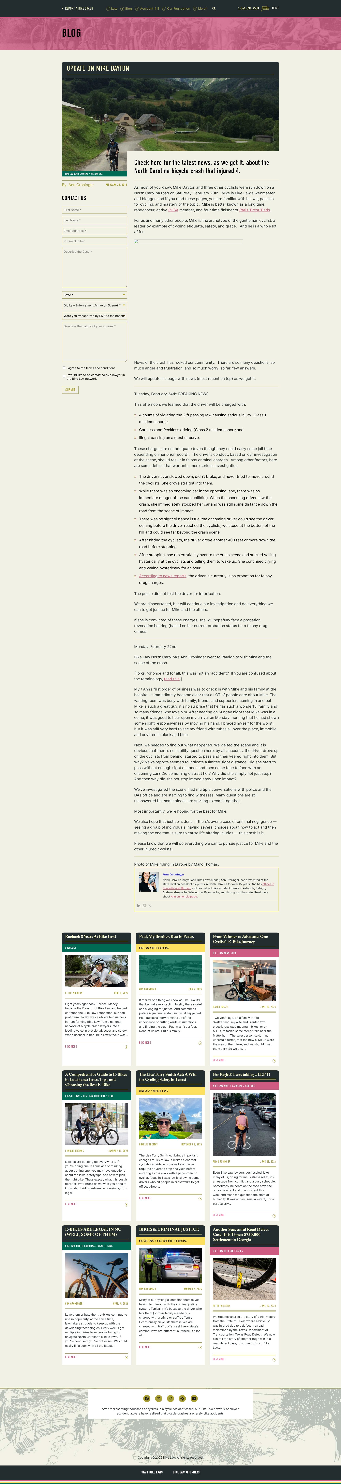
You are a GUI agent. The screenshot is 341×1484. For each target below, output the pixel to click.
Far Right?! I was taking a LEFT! (241, 1075)
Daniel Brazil (221, 1007)
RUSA (173, 210)
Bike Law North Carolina (76, 173)
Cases (239, 1251)
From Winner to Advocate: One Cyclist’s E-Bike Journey (240, 940)
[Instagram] (144, 906)
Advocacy (70, 948)
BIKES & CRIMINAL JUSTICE (169, 1230)
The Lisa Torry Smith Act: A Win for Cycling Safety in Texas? (168, 1078)
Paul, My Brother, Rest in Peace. (166, 937)
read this (172, 679)
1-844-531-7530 (248, 8)
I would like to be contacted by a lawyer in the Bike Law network (96, 377)
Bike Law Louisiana (94, 1096)
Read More (71, 1046)
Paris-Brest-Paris (254, 210)
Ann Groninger (81, 184)
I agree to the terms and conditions (91, 368)
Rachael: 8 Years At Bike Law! (90, 937)
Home (275, 8)
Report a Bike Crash (79, 8)
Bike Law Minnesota (224, 953)
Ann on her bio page (184, 896)
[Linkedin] (139, 906)
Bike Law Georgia (223, 1251)
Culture (250, 1086)
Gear (110, 1096)
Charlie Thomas (74, 1151)
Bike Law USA (96, 173)
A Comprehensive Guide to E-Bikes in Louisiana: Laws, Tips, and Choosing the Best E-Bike (96, 1080)
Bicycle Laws (72, 1096)
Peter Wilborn (73, 993)
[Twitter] (150, 906)
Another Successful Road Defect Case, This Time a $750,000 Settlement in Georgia (241, 1235)
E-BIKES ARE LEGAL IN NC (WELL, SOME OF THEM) (93, 1233)
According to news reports (162, 576)
